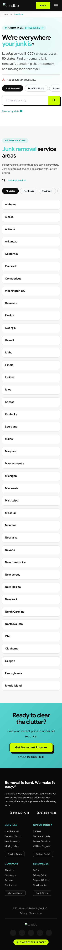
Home (5, 14)
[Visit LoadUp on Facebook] (13, 933)
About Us (9, 870)
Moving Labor (12, 846)
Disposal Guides (41, 880)
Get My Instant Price (31, 747)
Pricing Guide (39, 875)
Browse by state (10, 111)
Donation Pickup (36, 88)
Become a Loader (42, 836)
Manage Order (15, 893)
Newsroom (10, 875)
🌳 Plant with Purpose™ (31, 942)
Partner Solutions (41, 841)
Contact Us (10, 885)
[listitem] (31, 205)
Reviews (9, 880)
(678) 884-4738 (35, 757)
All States (10, 191)
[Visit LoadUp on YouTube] (40, 933)
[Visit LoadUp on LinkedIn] (49, 933)
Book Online (42, 893)
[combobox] (25, 100)
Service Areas (15, 854)
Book (43, 5)
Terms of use (35, 913)
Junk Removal (13, 88)
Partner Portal (43, 854)
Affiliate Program (41, 846)
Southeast (47, 191)
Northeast (29, 191)
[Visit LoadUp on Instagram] (22, 933)
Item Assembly (12, 841)
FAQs (36, 870)
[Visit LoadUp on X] (31, 933)
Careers (37, 831)
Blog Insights (39, 885)
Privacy (23, 913)
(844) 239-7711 (19, 813)
